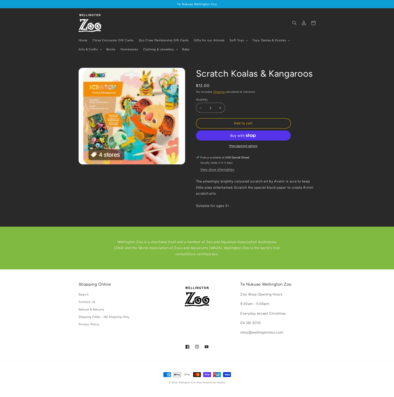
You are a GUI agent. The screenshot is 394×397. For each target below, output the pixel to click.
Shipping (219, 91)
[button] (238, 40)
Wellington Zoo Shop (190, 382)
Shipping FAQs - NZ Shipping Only (104, 317)
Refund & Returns (91, 309)
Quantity (202, 99)
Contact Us (87, 302)
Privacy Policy (89, 324)
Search (84, 294)
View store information (217, 169)
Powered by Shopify (214, 382)
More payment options (243, 145)
